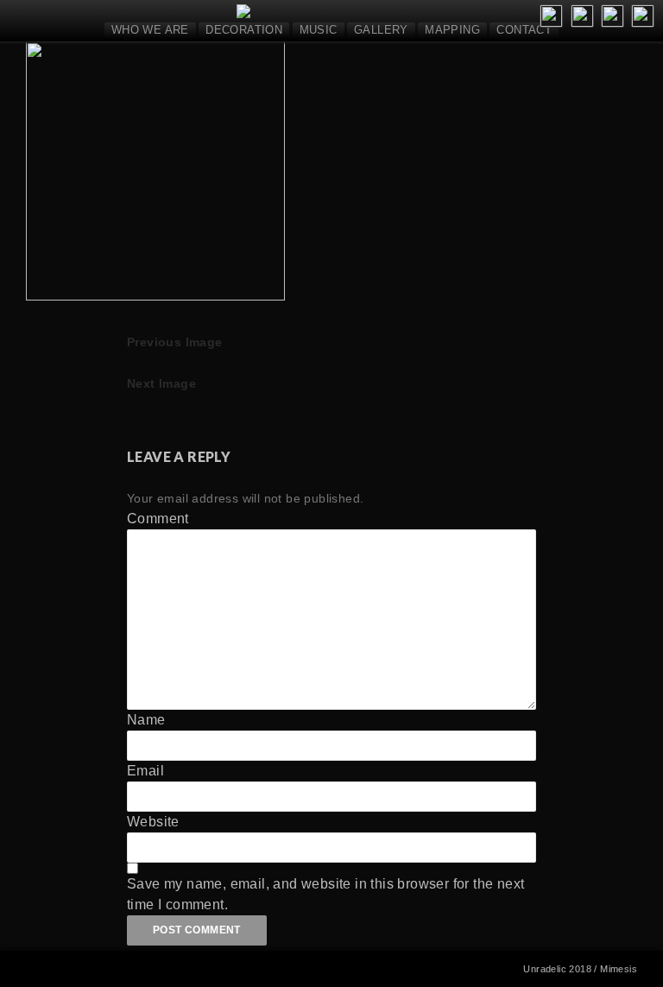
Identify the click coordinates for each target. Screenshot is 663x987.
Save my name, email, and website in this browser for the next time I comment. (325, 894)
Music (319, 29)
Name (146, 719)
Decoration (243, 29)
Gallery (381, 29)
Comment (158, 518)
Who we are (150, 29)
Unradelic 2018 (557, 969)
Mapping (452, 29)
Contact (524, 29)
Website (153, 821)
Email (145, 770)
